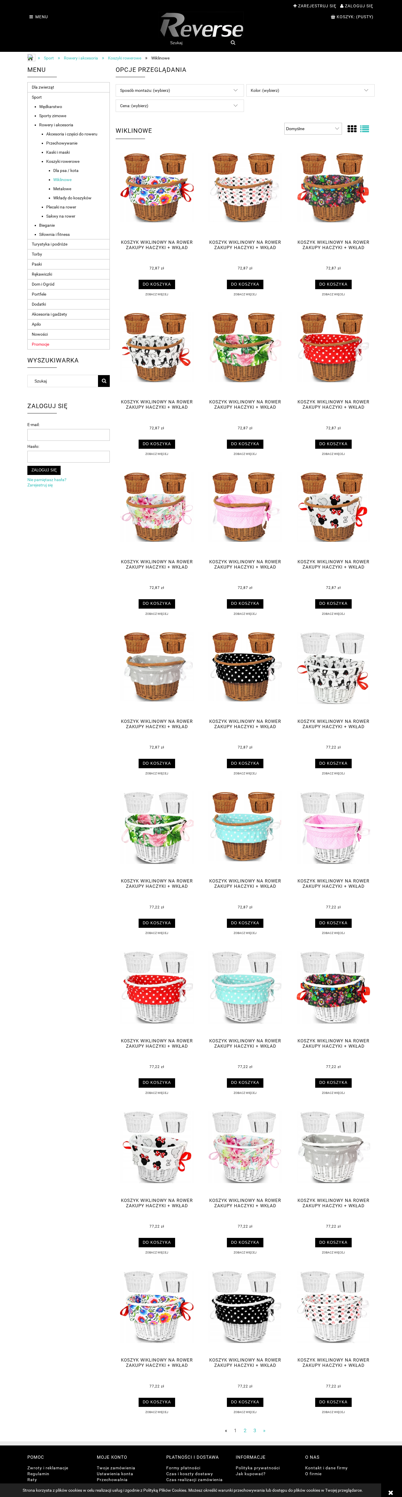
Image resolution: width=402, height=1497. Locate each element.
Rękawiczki (42, 274)
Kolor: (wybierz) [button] (265, 90)
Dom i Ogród (43, 284)
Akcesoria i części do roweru (71, 134)
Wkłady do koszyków (72, 198)
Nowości (40, 334)
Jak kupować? (251, 1473)
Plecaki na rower (61, 207)
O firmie (313, 1473)
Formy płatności (183, 1467)
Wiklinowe (62, 179)
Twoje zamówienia (116, 1467)
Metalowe (62, 188)
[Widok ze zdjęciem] (352, 129)
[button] (157, 294)
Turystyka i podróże (49, 244)
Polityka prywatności (258, 1467)
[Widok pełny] (364, 129)
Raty (32, 1479)
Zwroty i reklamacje (47, 1467)
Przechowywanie (61, 143)
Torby (37, 254)
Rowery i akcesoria (56, 124)
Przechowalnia (112, 1479)
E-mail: (33, 424)
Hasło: (33, 446)
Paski (37, 264)
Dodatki (39, 304)
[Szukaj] (233, 43)
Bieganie (47, 225)
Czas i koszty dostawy (189, 1473)
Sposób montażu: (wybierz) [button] (145, 90)
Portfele (39, 294)
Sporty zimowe (52, 115)
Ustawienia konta (115, 1473)
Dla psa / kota (66, 170)
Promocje (40, 344)
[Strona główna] (201, 25)
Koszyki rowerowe (62, 161)
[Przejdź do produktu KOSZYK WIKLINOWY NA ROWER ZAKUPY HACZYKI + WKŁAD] (157, 194)
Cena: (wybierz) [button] (134, 105)
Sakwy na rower (60, 216)
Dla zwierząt (43, 87)
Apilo (36, 324)
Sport (37, 97)
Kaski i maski (58, 152)
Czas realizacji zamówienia (194, 1479)
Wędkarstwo (50, 106)
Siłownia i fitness (54, 234)
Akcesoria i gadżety (49, 314)
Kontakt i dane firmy (326, 1467)
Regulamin (38, 1473)
